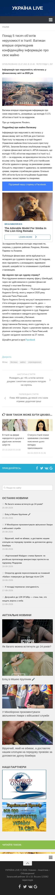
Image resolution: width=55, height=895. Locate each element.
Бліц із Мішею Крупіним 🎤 (18, 514)
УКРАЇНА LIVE (27, 8)
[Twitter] (41, 468)
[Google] (51, 468)
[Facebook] (37, 468)
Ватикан (14, 362)
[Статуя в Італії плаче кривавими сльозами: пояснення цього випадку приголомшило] (40, 425)
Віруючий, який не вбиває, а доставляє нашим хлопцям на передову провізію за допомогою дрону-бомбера (27, 542)
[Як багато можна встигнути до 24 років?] (27, 631)
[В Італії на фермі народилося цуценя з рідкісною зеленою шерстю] (14, 425)
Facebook (30, 339)
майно (23, 362)
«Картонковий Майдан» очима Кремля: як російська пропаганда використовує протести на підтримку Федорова (25, 559)
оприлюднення (34, 362)
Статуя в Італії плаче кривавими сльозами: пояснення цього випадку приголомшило (38, 441)
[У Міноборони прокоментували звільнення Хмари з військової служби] (27, 696)
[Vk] (46, 468)
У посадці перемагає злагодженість (22, 587)
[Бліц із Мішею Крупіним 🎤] (27, 664)
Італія (5, 27)
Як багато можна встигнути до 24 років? (24, 504)
